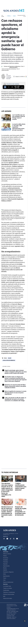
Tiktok (10, 538)
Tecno (4, 578)
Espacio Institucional (8, 582)
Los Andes (2, 16)
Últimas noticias (7, 553)
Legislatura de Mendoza (9, 360)
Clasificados (6, 590)
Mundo (5, 568)
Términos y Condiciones (9, 592)
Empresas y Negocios (8, 572)
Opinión (5, 570)
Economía (5, 557)
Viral (4, 580)
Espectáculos (6, 566)
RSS (4, 596)
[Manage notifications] (25, 621)
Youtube (17, 538)
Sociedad (5, 559)
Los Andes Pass (7, 586)
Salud (9, 358)
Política (9, 16)
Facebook (4, 538)
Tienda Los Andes (7, 588)
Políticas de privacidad (8, 594)
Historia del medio (7, 598)
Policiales (5, 562)
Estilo (4, 574)
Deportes (5, 564)
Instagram (7, 538)
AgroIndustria (6, 576)
